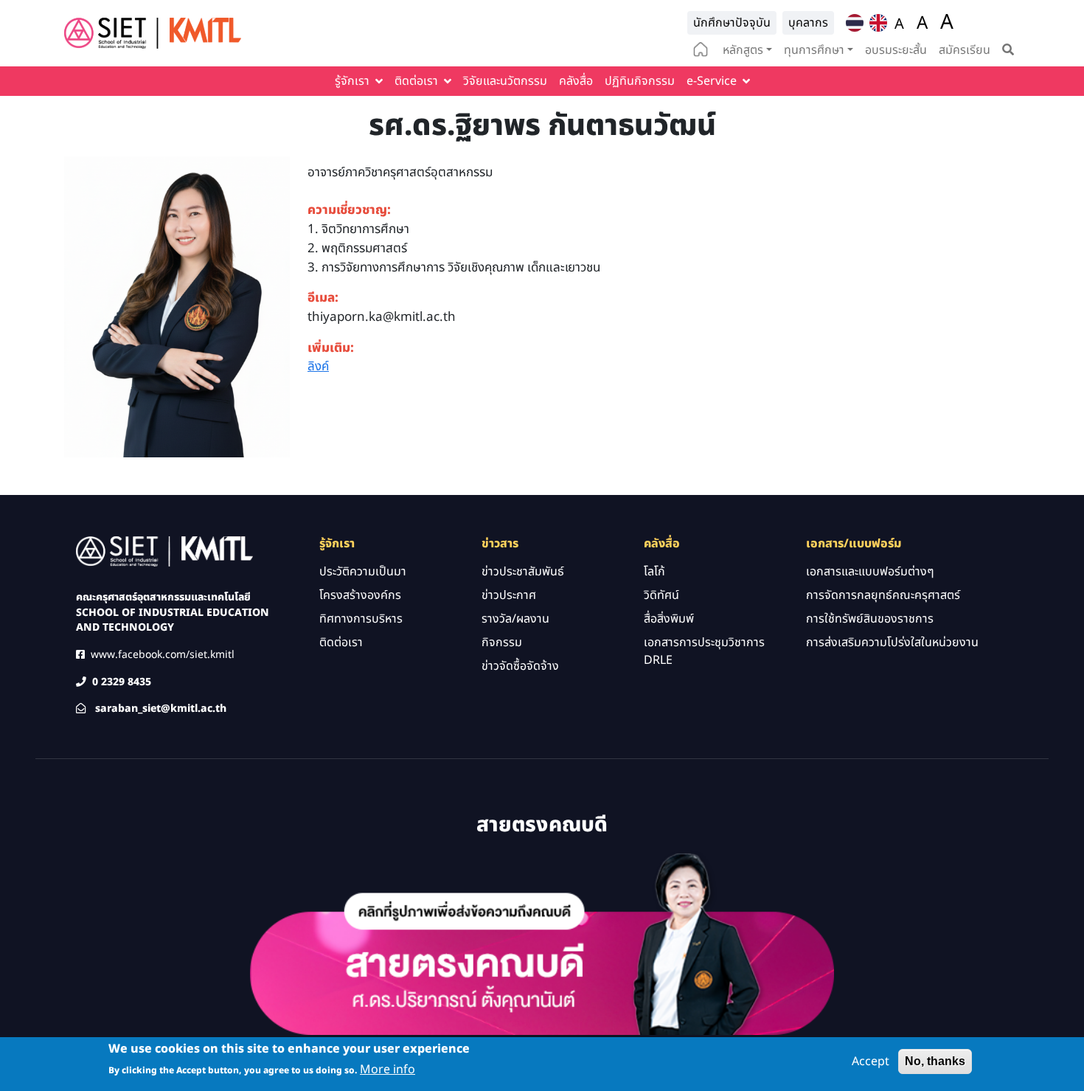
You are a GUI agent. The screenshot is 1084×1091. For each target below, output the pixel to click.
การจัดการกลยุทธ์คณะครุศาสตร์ (883, 595)
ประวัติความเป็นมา (362, 572)
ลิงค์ (318, 366)
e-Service (712, 81)
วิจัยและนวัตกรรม (505, 81)
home (700, 50)
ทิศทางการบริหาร (361, 619)
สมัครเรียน (964, 50)
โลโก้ (654, 572)
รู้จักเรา (352, 81)
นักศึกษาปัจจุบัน (732, 23)
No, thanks (935, 1061)
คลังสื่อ (576, 81)
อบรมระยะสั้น (896, 50)
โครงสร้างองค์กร (360, 595)
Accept (870, 1061)
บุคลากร (808, 23)
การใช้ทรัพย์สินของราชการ (870, 619)
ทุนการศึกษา (814, 50)
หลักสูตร (743, 50)
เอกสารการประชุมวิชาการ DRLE (704, 651)
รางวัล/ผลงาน (515, 619)
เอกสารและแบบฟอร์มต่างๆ (870, 572)
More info (387, 1069)
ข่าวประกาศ (509, 595)
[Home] (152, 33)
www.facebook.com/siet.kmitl (162, 654)
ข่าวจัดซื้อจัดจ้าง (520, 666)
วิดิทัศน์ (661, 595)
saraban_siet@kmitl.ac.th (160, 708)
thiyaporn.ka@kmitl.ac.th (382, 317)
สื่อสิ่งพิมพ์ (669, 619)
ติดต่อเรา (416, 81)
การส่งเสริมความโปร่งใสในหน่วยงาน (892, 642)
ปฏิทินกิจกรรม (640, 81)
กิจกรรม (502, 642)
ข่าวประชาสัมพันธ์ (523, 572)
